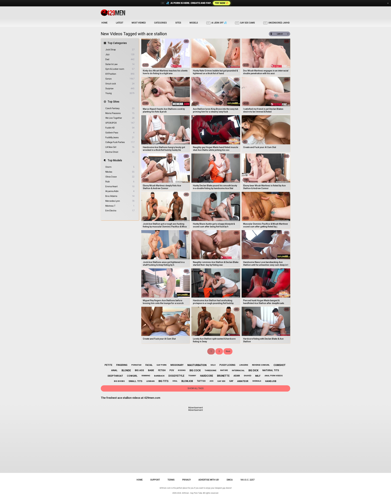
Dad (119, 59)
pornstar (136, 365)
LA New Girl (119, 147)
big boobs (119, 381)
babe (151, 370)
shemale (256, 381)
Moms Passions (119, 113)
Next (228, 351)
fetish (162, 370)
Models (194, 23)
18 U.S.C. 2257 (247, 480)
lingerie (243, 365)
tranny (192, 376)
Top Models (115, 160)
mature (224, 370)
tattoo (201, 381)
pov (172, 370)
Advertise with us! (208, 480)
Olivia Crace (119, 176)
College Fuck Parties (119, 142)
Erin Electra (119, 210)
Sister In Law (119, 64)
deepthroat (115, 375)
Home (104, 23)
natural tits (270, 370)
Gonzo (119, 79)
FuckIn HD (119, 128)
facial (149, 365)
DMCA (230, 480)
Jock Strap (119, 49)
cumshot (280, 365)
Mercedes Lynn (119, 201)
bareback (159, 376)
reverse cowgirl (261, 365)
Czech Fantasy (119, 108)
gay (231, 381)
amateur (242, 381)
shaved (247, 376)
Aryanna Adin (119, 191)
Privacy (186, 480)
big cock (195, 370)
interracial (238, 370)
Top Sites (113, 101)
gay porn (161, 365)
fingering (121, 365)
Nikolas (119, 172)
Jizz (119, 54)
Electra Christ (119, 152)
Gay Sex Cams (245, 23)
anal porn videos (274, 376)
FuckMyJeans (119, 137)
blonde (126, 370)
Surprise (119, 88)
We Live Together (119, 118)
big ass (139, 370)
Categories (160, 23)
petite (108, 365)
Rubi (119, 181)
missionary (176, 365)
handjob (270, 381)
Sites (178, 23)
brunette (223, 375)
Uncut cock (119, 83)
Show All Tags (196, 388)
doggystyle (176, 375)
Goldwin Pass (119, 132)
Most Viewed (139, 23)
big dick (253, 370)
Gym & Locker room (119, 69)
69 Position (119, 74)
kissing (182, 370)
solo (213, 365)
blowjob (187, 381)
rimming (146, 376)
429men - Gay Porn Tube (192, 493)
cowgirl (132, 375)
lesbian (150, 381)
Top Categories (117, 43)
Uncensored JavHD (277, 23)
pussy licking (227, 365)
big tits (163, 381)
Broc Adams (119, 196)
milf (258, 375)
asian (237, 375)
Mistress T (119, 206)
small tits (135, 381)
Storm (119, 167)
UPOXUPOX (119, 123)
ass (211, 381)
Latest (119, 23)
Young (119, 93)
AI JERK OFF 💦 (217, 23)
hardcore (206, 375)
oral (174, 381)
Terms (171, 480)
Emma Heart (119, 186)
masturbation (196, 365)
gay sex (221, 381)
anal (114, 370)
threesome (210, 370)
